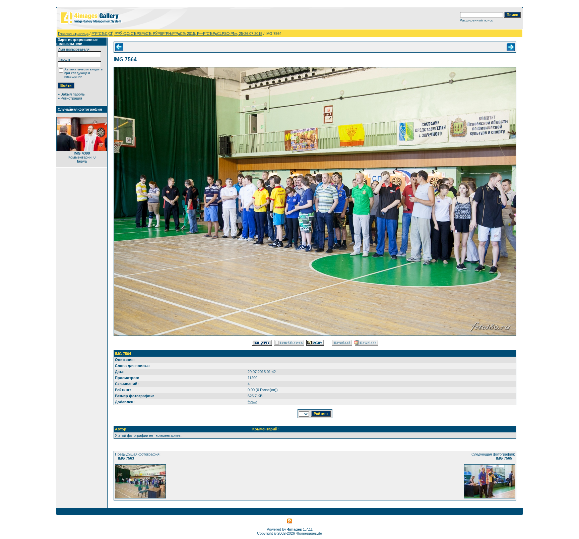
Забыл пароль (73, 94)
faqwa (252, 402)
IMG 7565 (504, 458)
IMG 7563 (126, 458)
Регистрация (71, 98)
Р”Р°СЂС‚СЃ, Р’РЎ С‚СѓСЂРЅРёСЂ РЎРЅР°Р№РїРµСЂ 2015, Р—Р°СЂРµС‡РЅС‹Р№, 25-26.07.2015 (176, 34)
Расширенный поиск (476, 20)
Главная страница (73, 34)
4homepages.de (309, 533)
